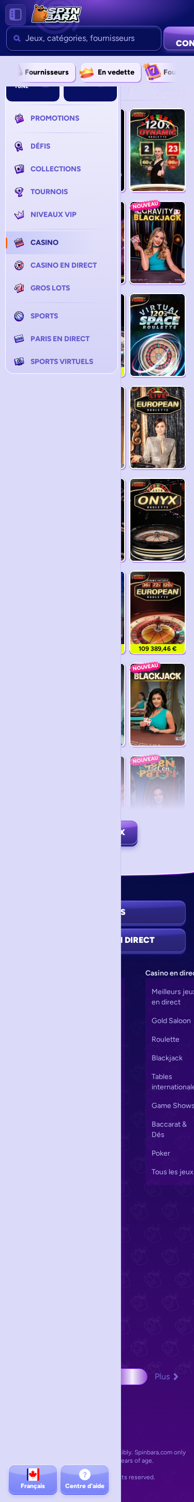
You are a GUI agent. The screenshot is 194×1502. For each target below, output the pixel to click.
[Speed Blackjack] (157, 705)
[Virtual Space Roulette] (157, 335)
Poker (161, 1153)
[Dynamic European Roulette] (157, 612)
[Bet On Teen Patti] (157, 797)
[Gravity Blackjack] (157, 243)
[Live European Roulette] (157, 428)
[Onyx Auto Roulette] (157, 520)
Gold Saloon (171, 1020)
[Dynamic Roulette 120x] (157, 150)
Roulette (166, 1039)
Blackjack (167, 1058)
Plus (162, 1376)
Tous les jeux (172, 1172)
